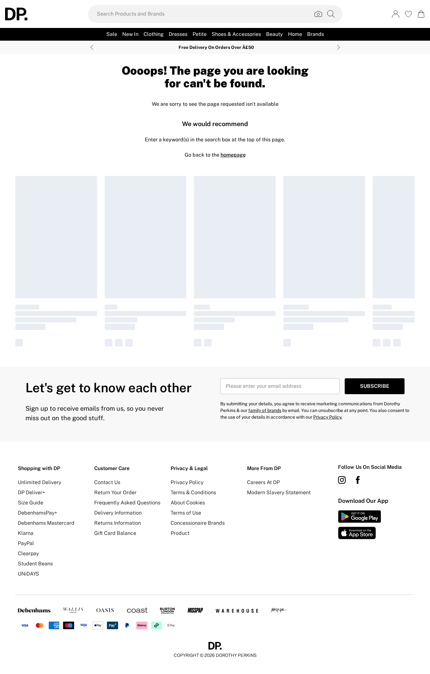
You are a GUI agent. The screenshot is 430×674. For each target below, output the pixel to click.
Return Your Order (115, 492)
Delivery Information (118, 513)
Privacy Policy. (327, 417)
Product (180, 533)
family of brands (264, 410)
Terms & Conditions (193, 492)
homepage (233, 155)
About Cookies (188, 503)
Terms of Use (186, 513)
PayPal (26, 543)
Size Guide (30, 503)
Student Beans (35, 564)
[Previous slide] (92, 47)
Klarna (25, 533)
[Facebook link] (358, 480)
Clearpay (28, 553)
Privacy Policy (187, 482)
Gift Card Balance (115, 533)
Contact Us (107, 482)
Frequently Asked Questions (127, 503)
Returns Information (117, 523)
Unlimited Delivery (39, 482)
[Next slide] (338, 47)
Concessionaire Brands (198, 523)
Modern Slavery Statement (279, 492)
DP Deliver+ (31, 492)
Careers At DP (263, 482)
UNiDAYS (28, 574)
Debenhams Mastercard (46, 523)
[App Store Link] (359, 524)
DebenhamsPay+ (37, 513)
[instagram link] (342, 480)
